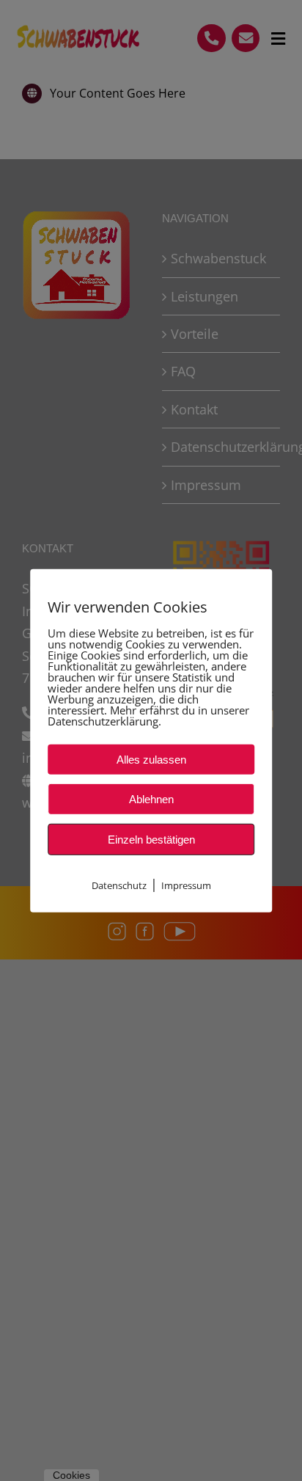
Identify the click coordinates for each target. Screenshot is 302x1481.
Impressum (186, 884)
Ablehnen (151, 798)
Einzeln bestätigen (151, 839)
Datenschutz (119, 884)
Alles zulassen (151, 759)
